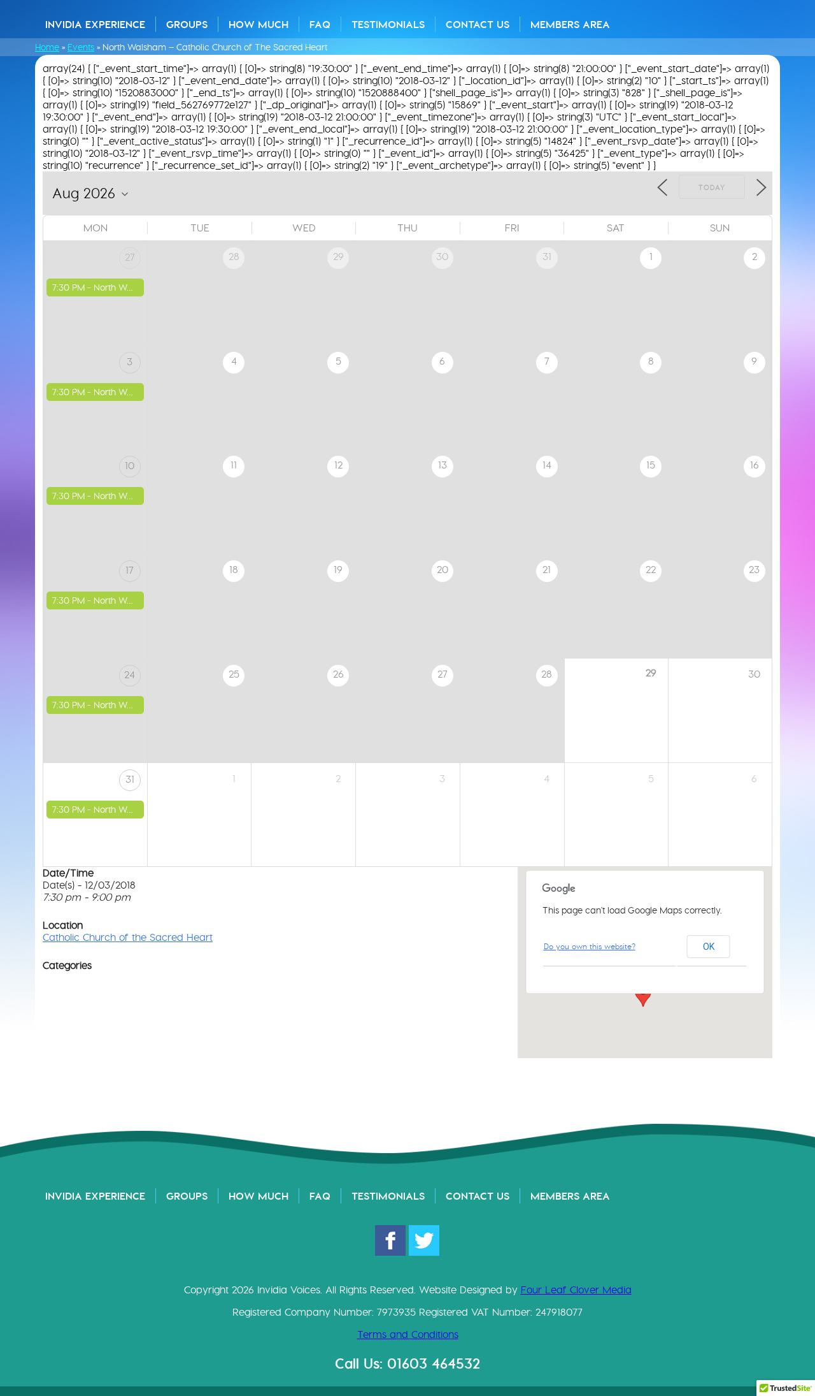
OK (708, 947)
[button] (643, 995)
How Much (258, 24)
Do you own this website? (589, 946)
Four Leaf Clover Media (576, 1290)
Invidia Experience (95, 24)
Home (47, 47)
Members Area (570, 24)
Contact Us (477, 24)
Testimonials (388, 24)
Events (80, 47)
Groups (187, 24)
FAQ (319, 24)
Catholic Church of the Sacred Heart (128, 937)
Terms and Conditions (407, 1334)
